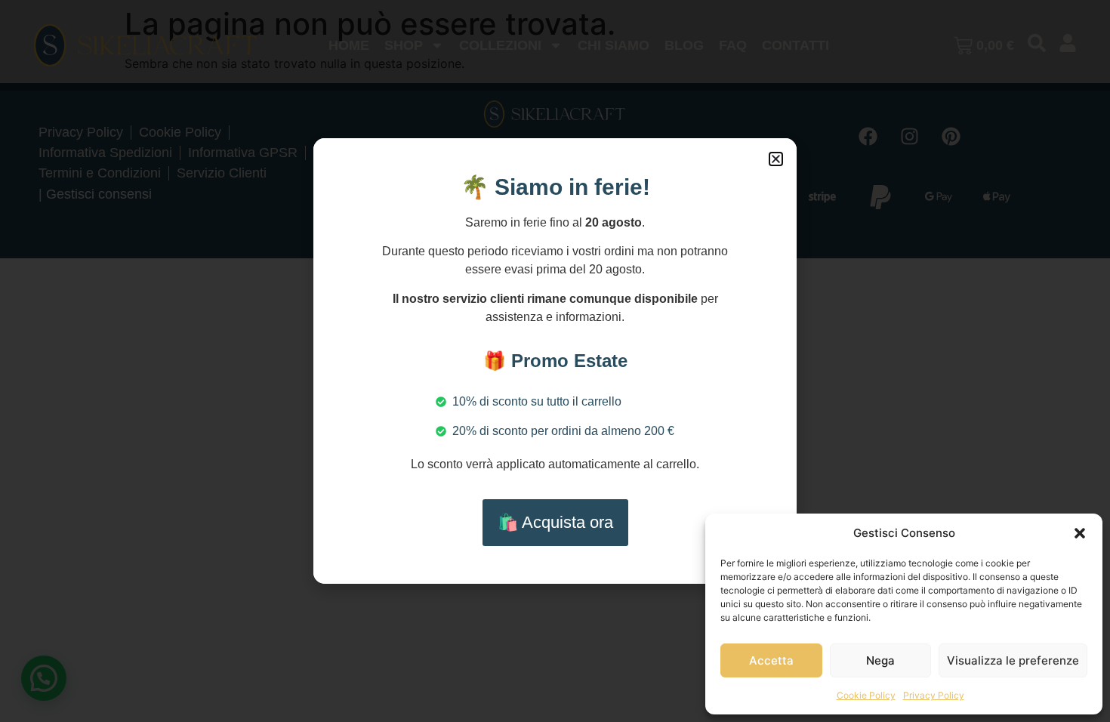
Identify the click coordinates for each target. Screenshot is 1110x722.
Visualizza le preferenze (1013, 660)
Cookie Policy (866, 695)
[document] (555, 361)
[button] (1079, 533)
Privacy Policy (933, 695)
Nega (880, 660)
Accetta (771, 660)
